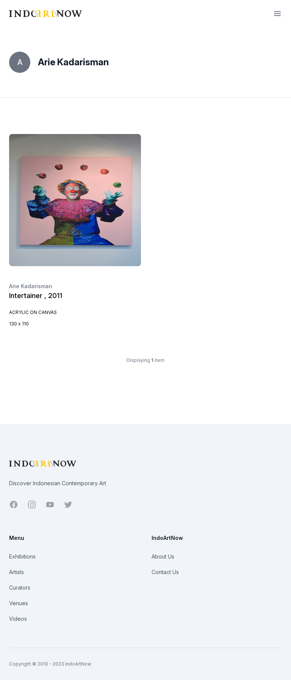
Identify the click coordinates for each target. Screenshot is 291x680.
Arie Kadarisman (30, 286)
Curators (19, 587)
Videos (18, 618)
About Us (163, 556)
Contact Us (165, 572)
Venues (18, 603)
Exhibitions (22, 556)
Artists (16, 572)
